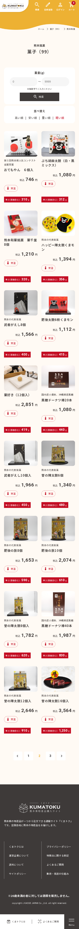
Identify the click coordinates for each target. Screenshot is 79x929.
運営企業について (19, 855)
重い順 (46, 118)
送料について (16, 864)
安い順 (32, 118)
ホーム (41, 28)
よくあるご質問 (48, 922)
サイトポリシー (17, 873)
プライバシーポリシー (59, 846)
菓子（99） (55, 28)
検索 (38, 97)
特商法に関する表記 (58, 855)
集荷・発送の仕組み (58, 873)
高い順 (19, 118)
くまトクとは (16, 922)
